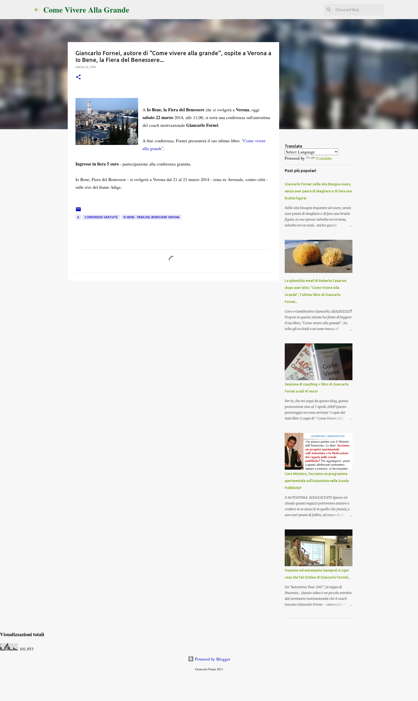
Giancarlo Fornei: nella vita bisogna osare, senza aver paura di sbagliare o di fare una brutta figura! (318, 191)
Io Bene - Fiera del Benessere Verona (151, 217)
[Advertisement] (173, 322)
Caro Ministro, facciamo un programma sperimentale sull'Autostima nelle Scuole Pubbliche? (317, 481)
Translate (324, 158)
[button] (78, 77)
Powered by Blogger (212, 659)
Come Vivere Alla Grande (86, 9)
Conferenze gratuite (101, 217)
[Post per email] (78, 211)
